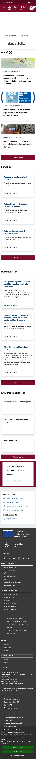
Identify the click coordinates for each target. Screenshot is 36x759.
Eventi (6, 662)
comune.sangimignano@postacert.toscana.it (18, 688)
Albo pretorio (8, 720)
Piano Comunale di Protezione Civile (16, 421)
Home (6, 35)
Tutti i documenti (18, 383)
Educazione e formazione (15, 618)
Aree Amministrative (10, 570)
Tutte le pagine (18, 457)
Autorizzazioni (11, 633)
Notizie (5, 137)
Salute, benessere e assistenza (17, 630)
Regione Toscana (8, 2)
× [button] (34, 728)
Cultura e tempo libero (11, 597)
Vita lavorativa (8, 600)
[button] (18, 756)
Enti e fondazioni (9, 576)
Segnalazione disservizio (11, 702)
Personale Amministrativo (12, 582)
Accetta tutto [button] (18, 747)
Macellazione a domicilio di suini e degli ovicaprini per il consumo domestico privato (16, 112)
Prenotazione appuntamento (13, 699)
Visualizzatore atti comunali (13, 723)
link (8, 743)
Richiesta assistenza (10, 708)
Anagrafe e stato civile (11, 594)
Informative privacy (10, 726)
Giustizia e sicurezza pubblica (16, 621)
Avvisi (5, 71)
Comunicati (7, 648)
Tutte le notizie (18, 157)
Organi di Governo (10, 567)
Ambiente (10, 627)
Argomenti (14, 35)
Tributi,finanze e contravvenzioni (17, 624)
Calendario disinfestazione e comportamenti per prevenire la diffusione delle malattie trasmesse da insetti (17, 79)
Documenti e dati (9, 585)
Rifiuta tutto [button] (18, 751)
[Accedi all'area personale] (29, 2)
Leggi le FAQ (8, 705)
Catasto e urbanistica (11, 606)
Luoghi (6, 659)
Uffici (5, 573)
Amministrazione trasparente (13, 717)
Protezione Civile (10, 440)
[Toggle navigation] (4, 8)
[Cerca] (32, 8)
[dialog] (18, 743)
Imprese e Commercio (11, 603)
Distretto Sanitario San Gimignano (17, 401)
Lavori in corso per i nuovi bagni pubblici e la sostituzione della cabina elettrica (17, 144)
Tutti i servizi (18, 258)
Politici (6, 579)
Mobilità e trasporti (10, 609)
